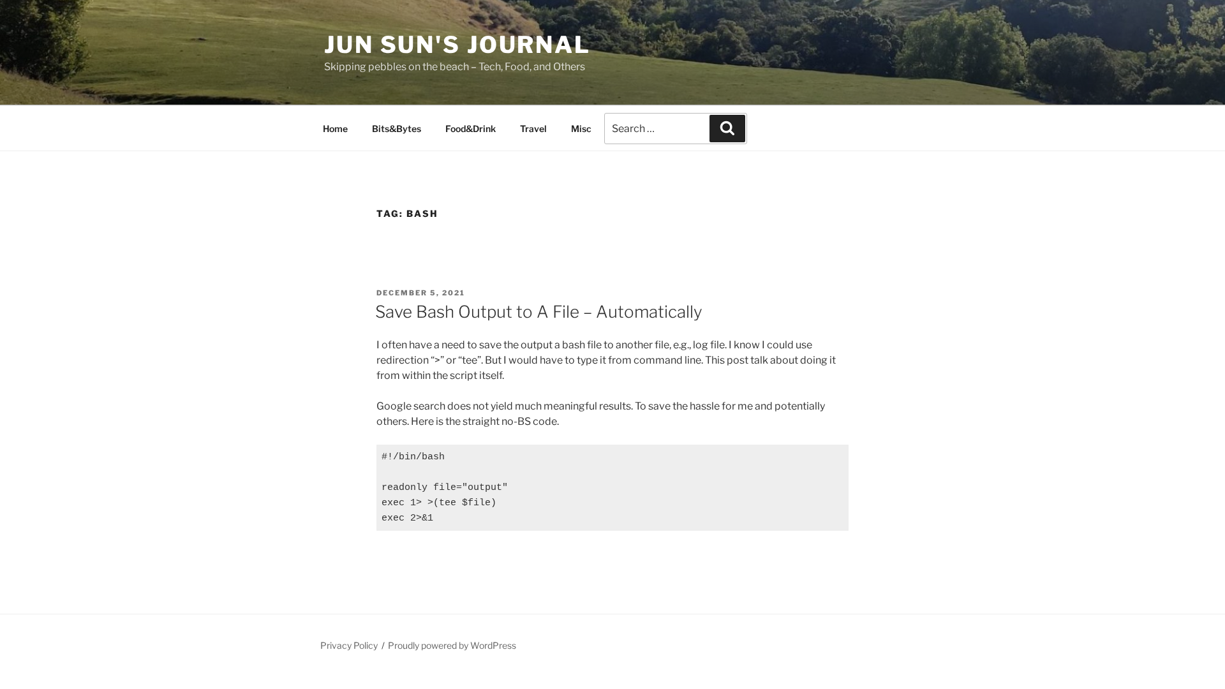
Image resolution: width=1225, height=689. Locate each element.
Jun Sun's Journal (457, 45)
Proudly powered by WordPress (452, 645)
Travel (533, 128)
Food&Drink (470, 128)
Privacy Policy (349, 645)
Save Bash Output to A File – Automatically (538, 312)
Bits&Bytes (396, 128)
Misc (581, 128)
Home (335, 128)
